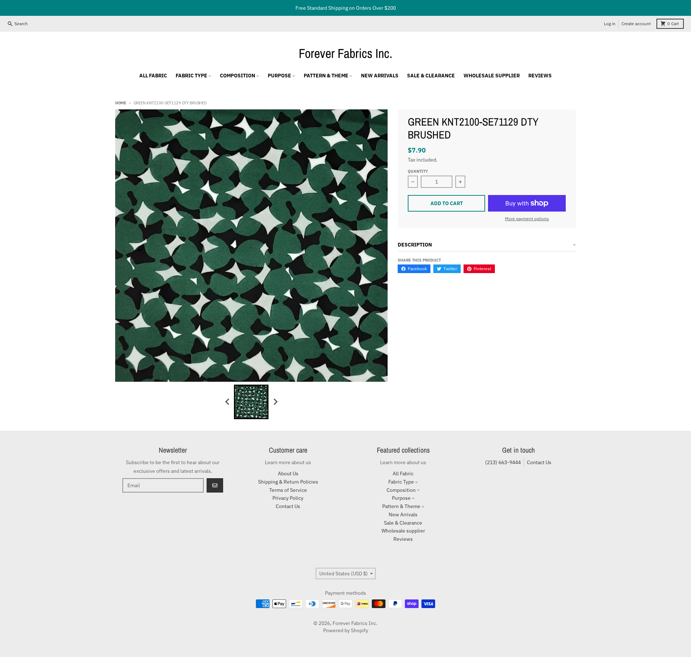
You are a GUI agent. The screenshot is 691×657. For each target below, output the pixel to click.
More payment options (527, 218)
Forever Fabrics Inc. (345, 53)
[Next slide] (275, 402)
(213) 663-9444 (503, 462)
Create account (636, 23)
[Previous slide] (227, 402)
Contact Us (539, 462)
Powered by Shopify (345, 630)
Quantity (418, 171)
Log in (609, 23)
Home (120, 102)
